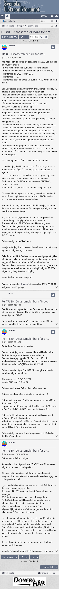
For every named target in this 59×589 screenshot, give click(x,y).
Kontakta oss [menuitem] (46, 573)
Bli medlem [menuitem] (57, 17)
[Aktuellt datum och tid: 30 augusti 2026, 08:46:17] (52, 26)
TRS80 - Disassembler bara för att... (26, 32)
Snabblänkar (3, 17)
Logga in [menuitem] (52, 17)
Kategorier (8, 17)
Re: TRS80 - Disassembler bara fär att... (25, 301)
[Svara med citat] (53, 47)
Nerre (11, 293)
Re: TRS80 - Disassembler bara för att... (25, 338)
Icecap (12, 46)
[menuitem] (44, 16)
